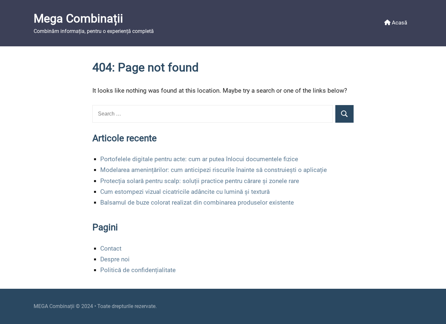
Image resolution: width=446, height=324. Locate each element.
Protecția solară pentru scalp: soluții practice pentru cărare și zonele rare (199, 181)
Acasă (398, 22)
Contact (110, 248)
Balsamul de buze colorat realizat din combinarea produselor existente (197, 202)
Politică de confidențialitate (138, 270)
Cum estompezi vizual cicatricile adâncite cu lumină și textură (185, 191)
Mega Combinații (78, 18)
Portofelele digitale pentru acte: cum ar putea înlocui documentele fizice (199, 159)
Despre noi (115, 259)
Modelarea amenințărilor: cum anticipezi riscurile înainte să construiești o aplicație (213, 170)
